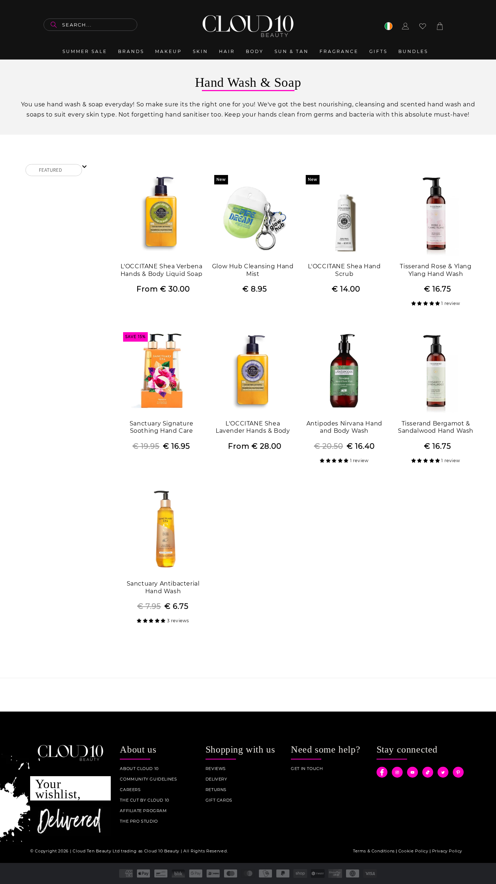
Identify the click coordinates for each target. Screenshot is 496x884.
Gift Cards (219, 800)
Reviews (216, 769)
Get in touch (307, 769)
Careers (130, 790)
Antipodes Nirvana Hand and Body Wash (344, 427)
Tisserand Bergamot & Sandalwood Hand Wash (435, 427)
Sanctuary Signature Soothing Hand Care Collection (161, 428)
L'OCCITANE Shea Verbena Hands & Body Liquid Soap (162, 270)
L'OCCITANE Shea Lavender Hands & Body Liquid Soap (253, 428)
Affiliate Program (143, 811)
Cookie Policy (413, 851)
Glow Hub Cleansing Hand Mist (253, 270)
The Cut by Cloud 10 (144, 800)
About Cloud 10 (139, 769)
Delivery (216, 779)
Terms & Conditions (374, 851)
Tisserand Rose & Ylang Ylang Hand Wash (435, 270)
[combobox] (90, 25)
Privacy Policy (447, 851)
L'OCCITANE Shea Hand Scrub (344, 270)
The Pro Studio (139, 821)
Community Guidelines (148, 779)
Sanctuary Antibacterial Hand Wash (163, 587)
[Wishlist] (423, 26)
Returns (216, 790)
